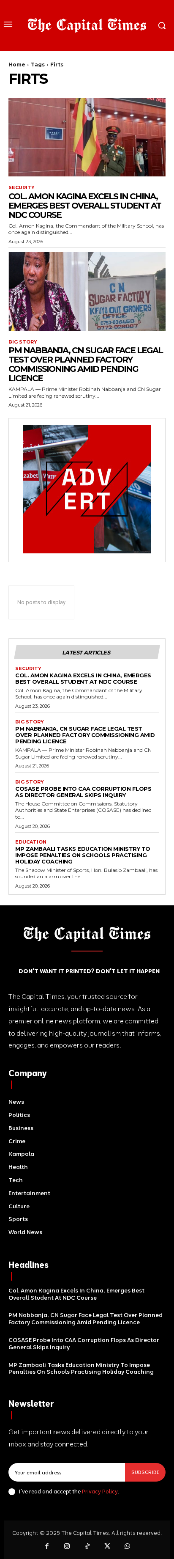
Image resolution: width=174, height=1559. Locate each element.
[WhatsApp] (127, 1547)
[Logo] (87, 25)
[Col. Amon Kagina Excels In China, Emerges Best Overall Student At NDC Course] (87, 137)
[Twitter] (107, 1547)
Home (16, 64)
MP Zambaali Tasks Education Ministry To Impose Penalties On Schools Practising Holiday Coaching (82, 855)
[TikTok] (87, 1547)
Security (21, 187)
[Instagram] (67, 1547)
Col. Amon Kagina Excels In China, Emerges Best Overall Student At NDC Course (84, 205)
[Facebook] (47, 1547)
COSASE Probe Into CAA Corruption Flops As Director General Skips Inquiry (83, 791)
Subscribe (145, 1472)
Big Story (22, 342)
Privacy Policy (100, 1491)
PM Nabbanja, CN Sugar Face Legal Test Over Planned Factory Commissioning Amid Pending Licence (85, 364)
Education (30, 842)
